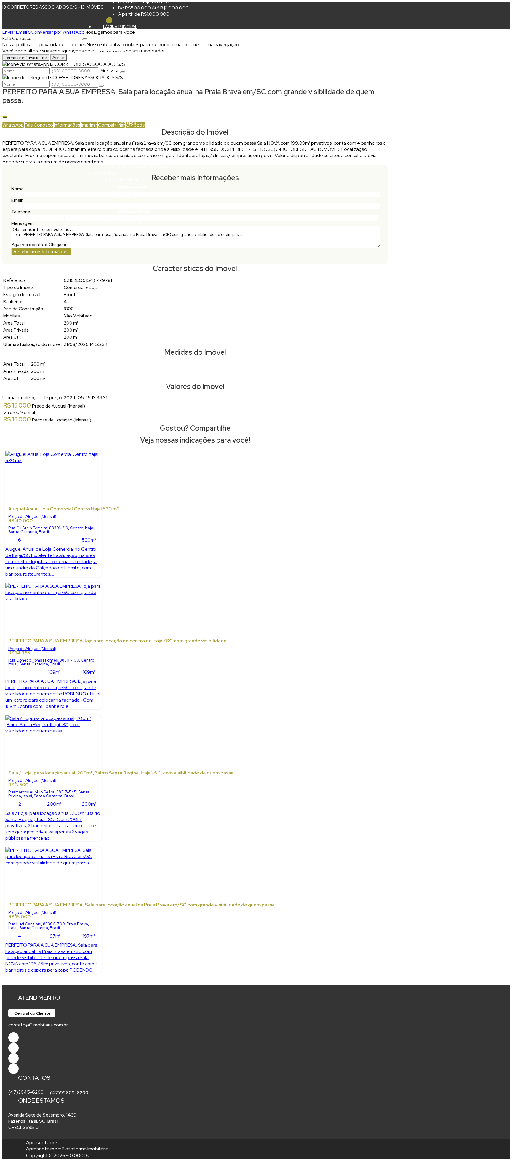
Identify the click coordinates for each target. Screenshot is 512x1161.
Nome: (18, 189)
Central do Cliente (32, 1013)
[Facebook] (13, 1037)
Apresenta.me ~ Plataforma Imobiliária (67, 1149)
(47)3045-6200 (26, 1092)
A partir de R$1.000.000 (143, 14)
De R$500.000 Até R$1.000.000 (153, 8)
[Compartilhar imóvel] (4, 117)
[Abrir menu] (84, 37)
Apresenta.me (41, 1142)
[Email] (13, 1058)
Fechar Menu (109, 20)
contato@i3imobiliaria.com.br (38, 1025)
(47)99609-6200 (69, 1093)
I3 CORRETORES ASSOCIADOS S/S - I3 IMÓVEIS (52, 7)
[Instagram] (13, 1068)
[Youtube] (13, 1048)
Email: (17, 200)
